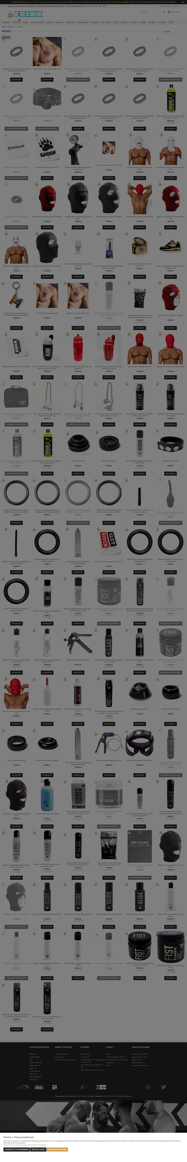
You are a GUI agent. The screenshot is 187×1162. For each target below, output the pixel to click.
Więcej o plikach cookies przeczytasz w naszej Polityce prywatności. (24, 1145)
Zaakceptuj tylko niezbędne (16, 1149)
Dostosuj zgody (38, 1149)
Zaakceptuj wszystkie (57, 1149)
